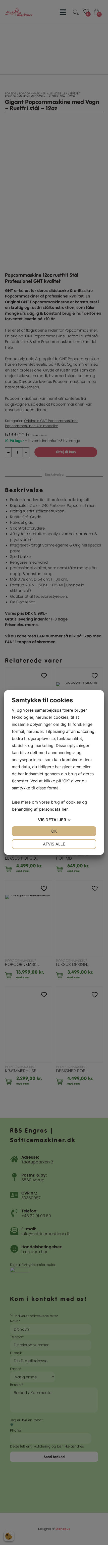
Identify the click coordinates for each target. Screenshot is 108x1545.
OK (54, 831)
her (65, 809)
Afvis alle (54, 843)
